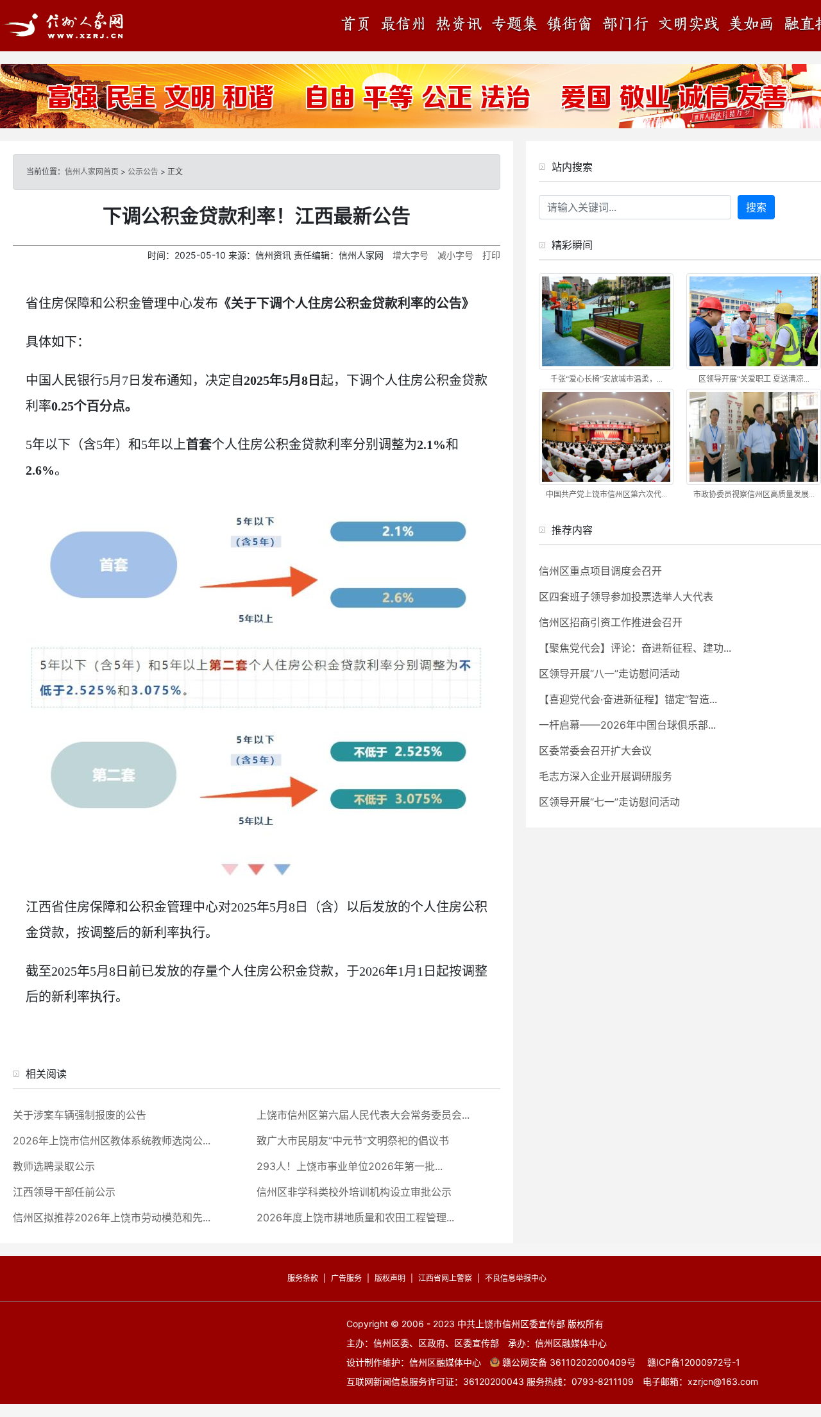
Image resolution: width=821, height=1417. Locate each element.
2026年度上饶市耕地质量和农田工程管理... (355, 1217)
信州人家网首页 (92, 171)
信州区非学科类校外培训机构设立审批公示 (354, 1191)
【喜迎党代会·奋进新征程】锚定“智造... (628, 699)
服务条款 (302, 1278)
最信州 (404, 25)
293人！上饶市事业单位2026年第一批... (350, 1166)
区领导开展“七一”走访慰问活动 (609, 801)
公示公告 (143, 171)
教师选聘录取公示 (54, 1166)
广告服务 (346, 1278)
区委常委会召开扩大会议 (595, 750)
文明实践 (689, 25)
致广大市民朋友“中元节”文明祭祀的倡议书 (353, 1140)
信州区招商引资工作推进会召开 (610, 622)
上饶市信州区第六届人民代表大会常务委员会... (363, 1114)
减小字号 (455, 255)
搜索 (756, 207)
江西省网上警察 (445, 1278)
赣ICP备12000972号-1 (694, 1362)
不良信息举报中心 (515, 1278)
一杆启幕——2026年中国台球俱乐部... (627, 724)
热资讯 (458, 25)
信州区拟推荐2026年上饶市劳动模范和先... (111, 1217)
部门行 (625, 25)
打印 (491, 255)
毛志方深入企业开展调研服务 (605, 776)
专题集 (513, 25)
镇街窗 (568, 25)
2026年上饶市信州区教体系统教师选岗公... (111, 1140)
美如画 (754, 25)
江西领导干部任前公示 (64, 1191)
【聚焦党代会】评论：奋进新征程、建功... (635, 647)
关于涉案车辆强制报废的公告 (79, 1114)
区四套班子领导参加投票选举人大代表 (626, 596)
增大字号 (410, 255)
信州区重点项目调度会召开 (600, 570)
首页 (359, 25)
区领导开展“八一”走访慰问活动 (609, 673)
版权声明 (390, 1278)
